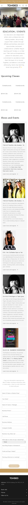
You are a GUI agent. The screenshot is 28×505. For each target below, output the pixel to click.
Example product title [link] (7, 85)
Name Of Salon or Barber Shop (11, 393)
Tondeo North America (13, 501)
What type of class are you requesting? (13, 439)
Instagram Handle (7, 428)
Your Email (5, 399)
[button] (1, 5)
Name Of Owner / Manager (9, 404)
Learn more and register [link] (9, 174)
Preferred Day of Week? (8, 451)
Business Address (7, 422)
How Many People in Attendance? (11, 445)
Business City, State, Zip (9, 433)
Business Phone (6, 410)
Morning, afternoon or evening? (10, 457)
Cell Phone (5, 416)
